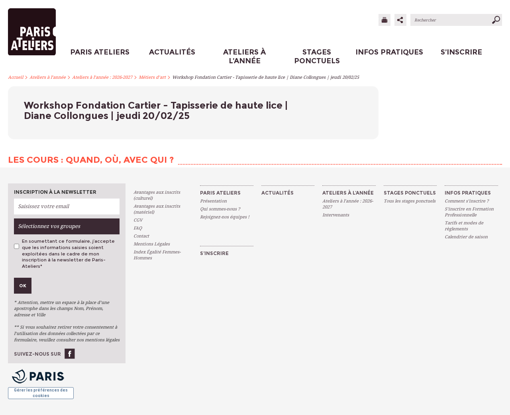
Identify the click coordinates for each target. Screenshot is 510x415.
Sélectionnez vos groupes (49, 226)
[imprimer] (384, 20)
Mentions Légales (151, 244)
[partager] (400, 20)
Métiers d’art (152, 77)
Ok (22, 285)
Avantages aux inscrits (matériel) (156, 209)
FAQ (137, 228)
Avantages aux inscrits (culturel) (156, 195)
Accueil (15, 77)
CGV (137, 220)
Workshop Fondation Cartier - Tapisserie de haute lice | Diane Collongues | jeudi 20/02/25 (265, 77)
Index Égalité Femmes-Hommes (156, 255)
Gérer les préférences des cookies (41, 393)
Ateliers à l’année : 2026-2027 (102, 77)
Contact (141, 236)
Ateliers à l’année (47, 77)
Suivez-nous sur (37, 354)
